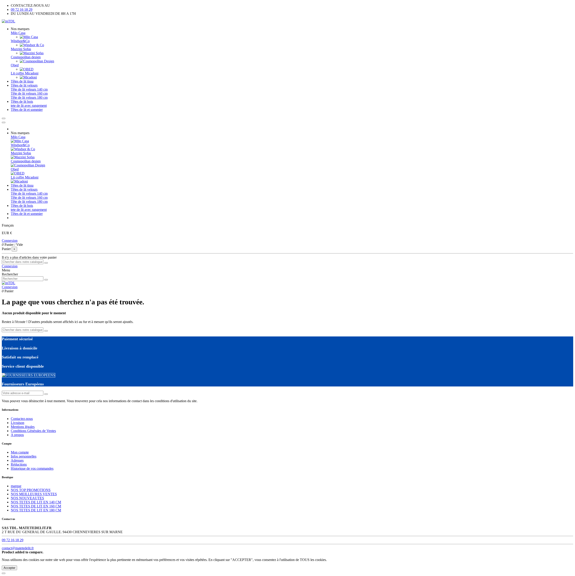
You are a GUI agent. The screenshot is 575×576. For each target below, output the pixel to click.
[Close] (3, 122)
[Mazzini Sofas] (32, 53)
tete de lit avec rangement (29, 105)
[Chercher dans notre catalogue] (46, 263)
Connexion (10, 240)
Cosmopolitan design (26, 57)
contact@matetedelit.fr (18, 548)
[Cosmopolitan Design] (37, 61)
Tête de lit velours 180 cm (29, 97)
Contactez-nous (22, 419)
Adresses (17, 460)
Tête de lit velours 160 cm (29, 93)
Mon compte (20, 452)
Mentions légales (23, 427)
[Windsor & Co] (32, 45)
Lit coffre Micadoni (24, 73)
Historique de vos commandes (32, 468)
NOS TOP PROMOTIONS (31, 490)
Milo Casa (18, 33)
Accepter (9, 567)
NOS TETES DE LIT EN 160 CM (36, 506)
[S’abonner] (46, 394)
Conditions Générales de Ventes (33, 431)
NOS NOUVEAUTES (27, 498)
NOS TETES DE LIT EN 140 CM (36, 502)
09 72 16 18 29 (21, 9)
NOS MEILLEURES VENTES (34, 494)
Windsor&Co (20, 41)
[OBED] (26, 69)
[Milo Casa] (29, 37)
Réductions (19, 464)
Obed (15, 65)
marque (16, 486)
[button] (20, 29)
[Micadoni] (28, 77)
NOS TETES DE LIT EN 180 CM (36, 510)
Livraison (17, 423)
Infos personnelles (23, 456)
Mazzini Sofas (21, 49)
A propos (17, 435)
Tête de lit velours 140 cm (29, 89)
